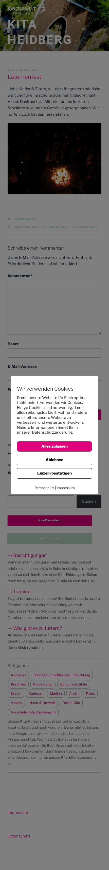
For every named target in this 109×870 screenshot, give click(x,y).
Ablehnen (54, 459)
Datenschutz (44, 488)
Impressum (66, 488)
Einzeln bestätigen (54, 473)
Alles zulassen (54, 446)
